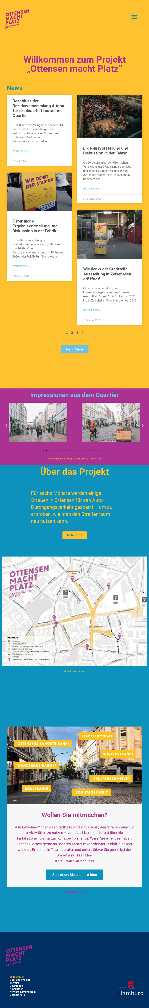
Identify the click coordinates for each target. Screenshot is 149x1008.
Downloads (16, 985)
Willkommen (17, 977)
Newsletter (16, 988)
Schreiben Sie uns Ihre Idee (74, 874)
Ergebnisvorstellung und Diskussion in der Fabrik (105, 150)
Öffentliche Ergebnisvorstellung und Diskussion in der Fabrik (35, 226)
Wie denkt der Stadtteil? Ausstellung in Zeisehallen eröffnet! (107, 274)
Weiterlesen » (21, 151)
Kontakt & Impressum (23, 991)
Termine (14, 982)
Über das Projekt (20, 979)
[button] (134, 17)
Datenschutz (17, 994)
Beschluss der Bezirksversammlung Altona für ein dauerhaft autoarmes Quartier (39, 108)
